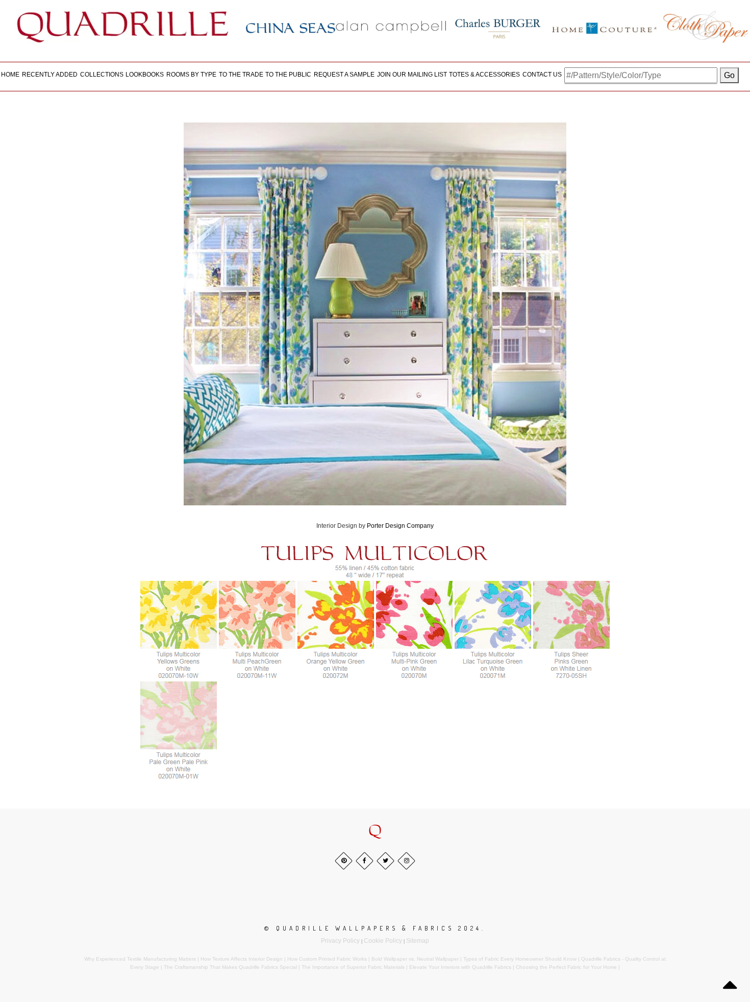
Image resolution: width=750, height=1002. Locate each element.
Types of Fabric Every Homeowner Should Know (520, 959)
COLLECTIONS (101, 74)
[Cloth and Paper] (705, 26)
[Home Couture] (605, 26)
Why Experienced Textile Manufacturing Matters (140, 959)
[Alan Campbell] (391, 26)
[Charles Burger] (498, 26)
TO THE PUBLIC (288, 74)
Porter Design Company (400, 525)
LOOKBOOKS (145, 74)
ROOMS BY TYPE (191, 74)
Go (729, 75)
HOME (10, 74)
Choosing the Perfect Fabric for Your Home (566, 967)
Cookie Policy (383, 940)
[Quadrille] (123, 26)
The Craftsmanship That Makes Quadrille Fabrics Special (230, 967)
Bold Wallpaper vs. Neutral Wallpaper (415, 959)
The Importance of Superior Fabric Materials (353, 967)
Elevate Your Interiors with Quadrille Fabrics (460, 967)
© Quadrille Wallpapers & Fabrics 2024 (373, 928)
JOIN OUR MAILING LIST (412, 74)
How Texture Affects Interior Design (242, 959)
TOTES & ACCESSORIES (484, 74)
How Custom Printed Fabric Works (327, 959)
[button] (375, 831)
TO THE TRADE (241, 74)
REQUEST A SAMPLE (344, 74)
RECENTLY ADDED (50, 74)
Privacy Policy (340, 940)
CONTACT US (542, 74)
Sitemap (417, 940)
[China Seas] (290, 27)
